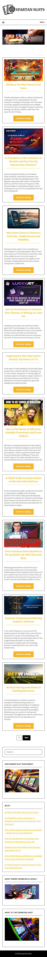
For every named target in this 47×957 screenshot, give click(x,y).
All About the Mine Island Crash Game (22, 812)
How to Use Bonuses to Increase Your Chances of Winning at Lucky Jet (23, 313)
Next (26, 738)
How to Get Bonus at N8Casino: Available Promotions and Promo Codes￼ (23, 432)
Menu (42, 22)
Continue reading (23, 118)
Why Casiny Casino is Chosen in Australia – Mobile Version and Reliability (23, 236)
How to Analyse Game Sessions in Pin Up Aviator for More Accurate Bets (23, 555)
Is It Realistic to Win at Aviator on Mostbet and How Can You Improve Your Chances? (23, 161)
